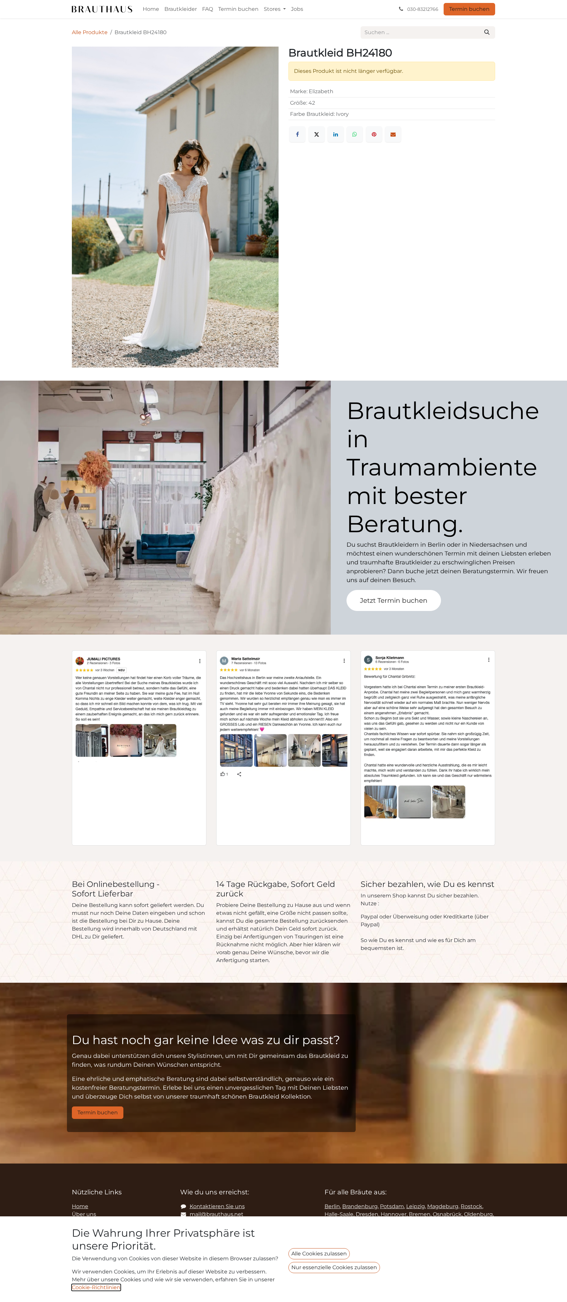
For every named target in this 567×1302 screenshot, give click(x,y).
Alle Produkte (90, 32)
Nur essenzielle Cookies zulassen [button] (334, 1267)
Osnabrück (447, 1214)
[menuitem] (151, 9)
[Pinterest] (374, 134)
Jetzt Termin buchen (394, 600)
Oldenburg (478, 1214)
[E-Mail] (393, 134)
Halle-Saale (339, 1214)
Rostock (471, 1206)
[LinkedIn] (336, 134)
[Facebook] (297, 134)
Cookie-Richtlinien (96, 1287)
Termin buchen (469, 9)
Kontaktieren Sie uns (217, 1206)
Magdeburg (442, 1206)
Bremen (419, 1214)
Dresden (367, 1214)
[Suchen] (487, 32)
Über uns (84, 1214)
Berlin (332, 1206)
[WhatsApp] (355, 134)
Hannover (394, 1214)
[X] (317, 134)
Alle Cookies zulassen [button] (319, 1253)
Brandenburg (360, 1206)
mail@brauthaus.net (216, 1214)
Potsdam (392, 1206)
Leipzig (415, 1206)
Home (80, 1206)
